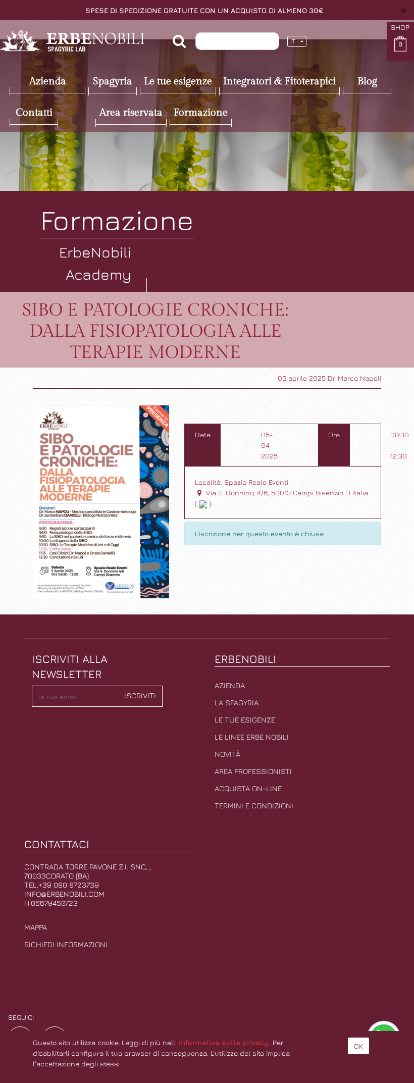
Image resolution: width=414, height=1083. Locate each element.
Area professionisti (253, 771)
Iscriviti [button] (140, 695)
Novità (227, 754)
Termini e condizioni (254, 805)
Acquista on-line (248, 788)
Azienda (230, 685)
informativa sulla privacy (224, 1042)
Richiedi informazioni (66, 944)
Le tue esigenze (245, 719)
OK (358, 1046)
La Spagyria (236, 702)
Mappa (35, 927)
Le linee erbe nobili (252, 737)
